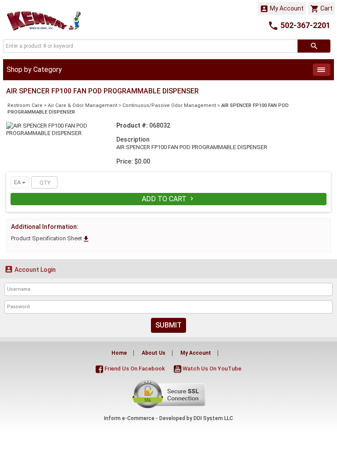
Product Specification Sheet (50, 238)
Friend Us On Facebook (134, 368)
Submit (168, 325)
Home (119, 353)
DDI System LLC (213, 418)
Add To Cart (168, 199)
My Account (282, 8)
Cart (321, 8)
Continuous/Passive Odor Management (169, 105)
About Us (153, 353)
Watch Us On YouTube (211, 368)
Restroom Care (25, 105)
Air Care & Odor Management (82, 105)
